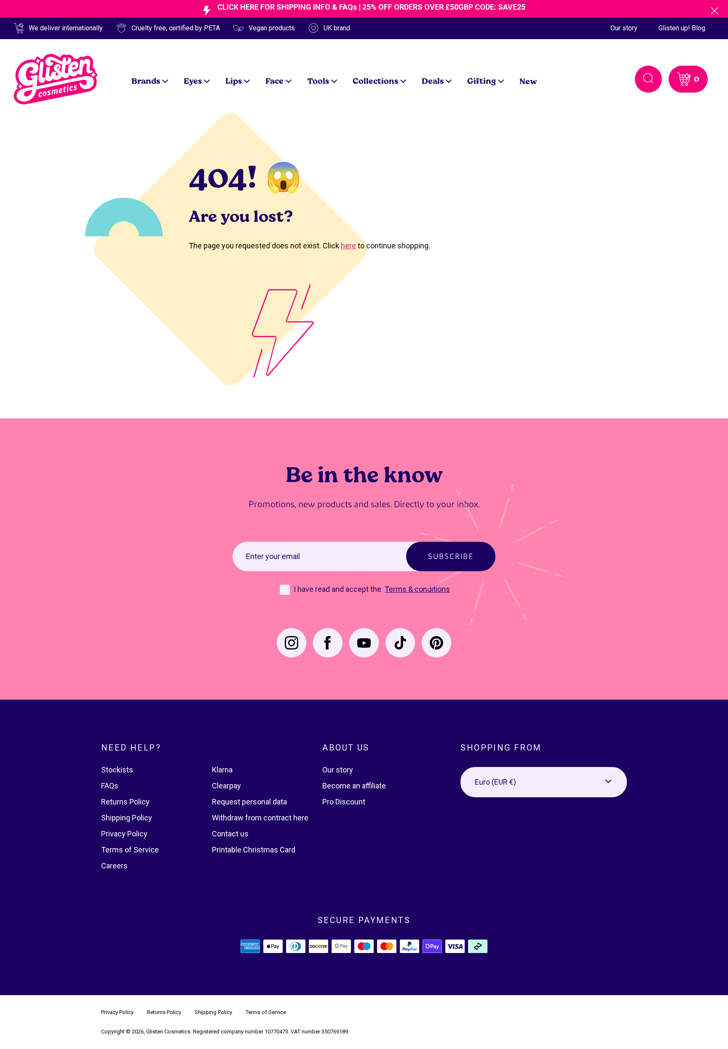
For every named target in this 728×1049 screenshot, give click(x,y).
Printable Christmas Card (253, 849)
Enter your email (273, 556)
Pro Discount (343, 801)
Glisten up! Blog (681, 28)
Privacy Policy (124, 833)
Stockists (117, 769)
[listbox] (543, 782)
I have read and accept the (338, 589)
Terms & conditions (417, 589)
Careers (114, 865)
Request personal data (249, 801)
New (528, 81)
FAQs (109, 785)
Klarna (222, 769)
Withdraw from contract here (260, 817)
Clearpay (226, 785)
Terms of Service (130, 849)
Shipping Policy (126, 817)
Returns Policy (125, 801)
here (348, 245)
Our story (623, 28)
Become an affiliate (354, 785)
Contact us (230, 833)
